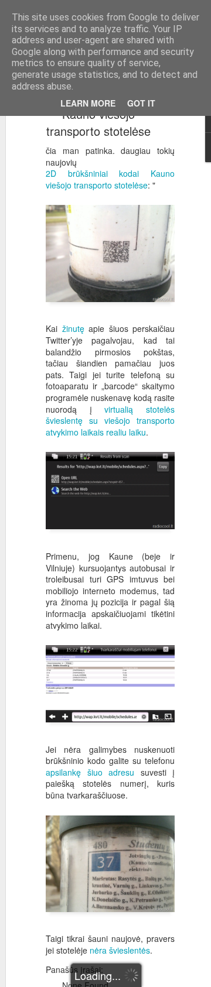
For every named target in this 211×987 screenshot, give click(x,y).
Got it (141, 103)
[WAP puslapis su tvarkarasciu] (110, 729)
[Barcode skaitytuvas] (110, 536)
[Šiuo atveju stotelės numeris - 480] (110, 919)
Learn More (87, 103)
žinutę (73, 328)
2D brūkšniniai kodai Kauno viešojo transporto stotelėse (110, 179)
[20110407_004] (110, 309)
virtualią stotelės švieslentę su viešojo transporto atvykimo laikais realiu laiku (110, 420)
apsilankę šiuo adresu (90, 772)
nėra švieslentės (120, 950)
